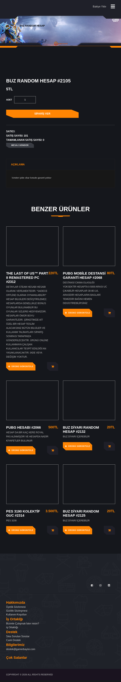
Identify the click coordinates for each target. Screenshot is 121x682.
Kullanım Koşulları (16, 614)
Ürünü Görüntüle (22, 366)
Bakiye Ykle (99, 6)
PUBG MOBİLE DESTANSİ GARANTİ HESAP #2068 (84, 275)
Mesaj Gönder (20, 145)
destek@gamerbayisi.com (20, 649)
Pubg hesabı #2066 (23, 427)
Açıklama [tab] (18, 164)
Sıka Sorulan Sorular (17, 636)
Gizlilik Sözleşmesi (16, 610)
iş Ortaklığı (12, 627)
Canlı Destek (13, 640)
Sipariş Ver (42, 113)
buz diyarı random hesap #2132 (81, 429)
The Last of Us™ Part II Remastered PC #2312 (27, 277)
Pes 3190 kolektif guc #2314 (23, 513)
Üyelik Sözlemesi (16, 607)
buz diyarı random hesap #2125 (81, 513)
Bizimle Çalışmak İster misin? (22, 623)
